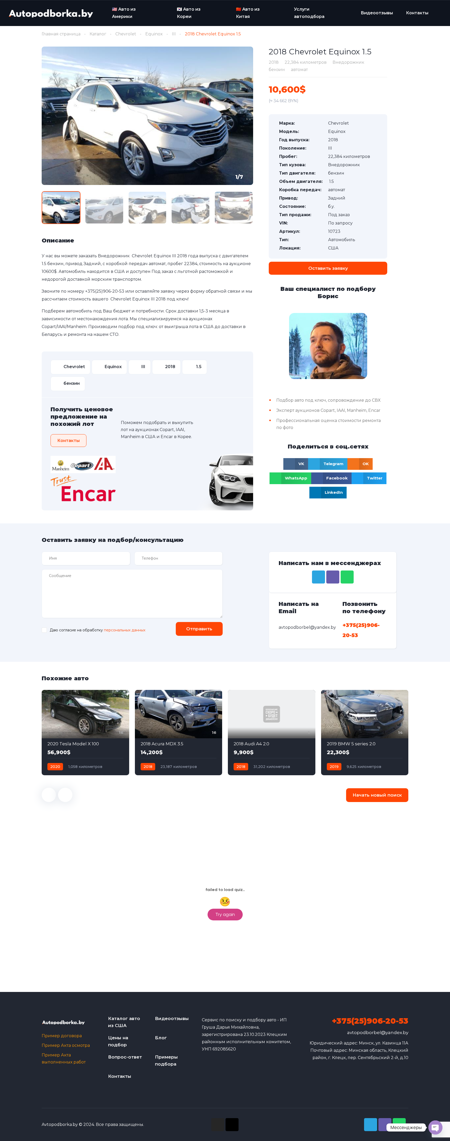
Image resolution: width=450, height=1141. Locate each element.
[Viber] (332, 577)
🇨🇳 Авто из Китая (248, 13)
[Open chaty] (435, 1127)
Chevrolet (125, 33)
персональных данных (124, 630)
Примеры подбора (166, 1060)
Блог (161, 1037)
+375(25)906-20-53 (104, 291)
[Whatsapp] (347, 577)
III (174, 33)
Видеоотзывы (377, 12)
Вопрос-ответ (125, 1057)
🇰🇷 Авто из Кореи (189, 13)
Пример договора (62, 1035)
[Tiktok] (232, 1124)
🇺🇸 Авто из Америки (124, 13)
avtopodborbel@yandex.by (377, 1032)
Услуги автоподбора (309, 13)
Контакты (417, 12)
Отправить (199, 628)
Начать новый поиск (377, 795)
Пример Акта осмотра (66, 1045)
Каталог (98, 33)
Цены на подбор (118, 1041)
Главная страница (61, 33)
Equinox (154, 33)
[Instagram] (217, 1124)
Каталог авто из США (124, 1022)
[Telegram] (318, 577)
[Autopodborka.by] (50, 13)
